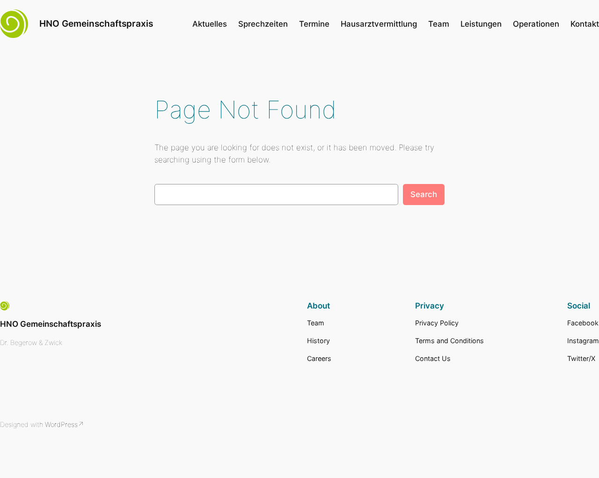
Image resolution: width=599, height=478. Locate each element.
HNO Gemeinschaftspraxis (96, 23)
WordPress (61, 424)
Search (423, 194)
